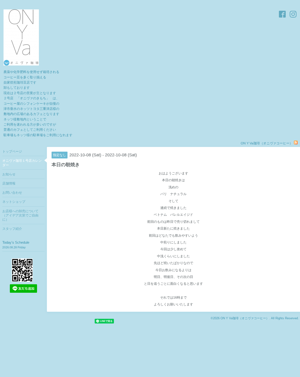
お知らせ (8, 174)
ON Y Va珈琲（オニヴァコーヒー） (245, 318)
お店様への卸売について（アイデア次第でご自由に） (20, 215)
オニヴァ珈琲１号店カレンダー (22, 163)
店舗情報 (8, 183)
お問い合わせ (12, 192)
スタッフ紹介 (12, 229)
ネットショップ (13, 202)
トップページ (12, 151)
